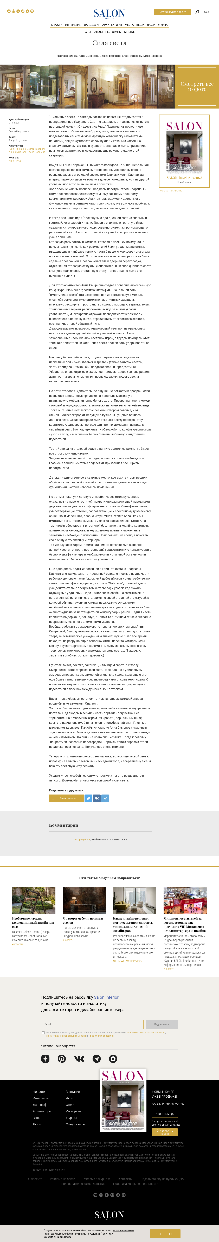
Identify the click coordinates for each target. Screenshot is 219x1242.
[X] (88, 798)
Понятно (165, 1234)
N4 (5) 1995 (15, 160)
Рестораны (113, 31)
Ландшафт (92, 24)
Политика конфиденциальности (135, 1184)
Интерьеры (73, 24)
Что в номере (165, 1113)
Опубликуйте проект (173, 12)
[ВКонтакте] (97, 798)
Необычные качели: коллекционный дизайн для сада (33, 922)
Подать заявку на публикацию (162, 1179)
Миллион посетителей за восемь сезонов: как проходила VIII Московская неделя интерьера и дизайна (185, 924)
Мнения (130, 31)
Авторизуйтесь (82, 839)
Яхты (87, 31)
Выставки (73, 1091)
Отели (98, 31)
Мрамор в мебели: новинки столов (83, 920)
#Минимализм (134, 961)
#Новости (17, 944)
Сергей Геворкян (36, 149)
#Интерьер (118, 961)
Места (129, 24)
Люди (151, 24)
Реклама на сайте (62, 1179)
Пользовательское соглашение (83, 1184)
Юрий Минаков (17, 149)
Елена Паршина (36, 152)
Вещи (140, 24)
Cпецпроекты (75, 1124)
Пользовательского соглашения (146, 1032)
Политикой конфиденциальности (66, 1035)
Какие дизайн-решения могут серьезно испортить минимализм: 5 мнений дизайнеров (133, 924)
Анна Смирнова (18, 152)
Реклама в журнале (97, 1179)
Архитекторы (112, 24)
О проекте (35, 1179)
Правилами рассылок (101, 1035)
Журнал (163, 24)
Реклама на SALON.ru (170, 190)
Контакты (125, 1179)
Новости (56, 24)
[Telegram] (105, 798)
